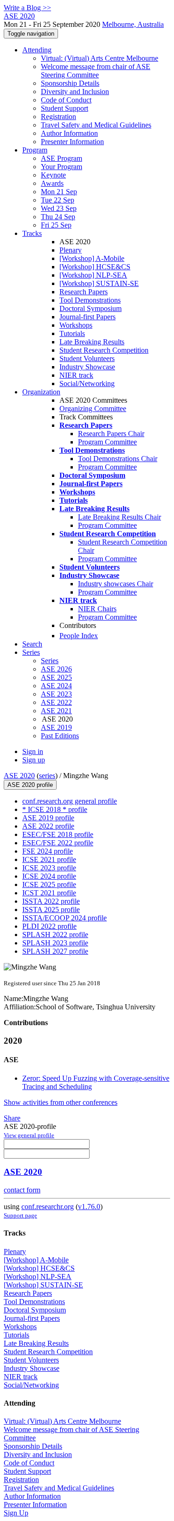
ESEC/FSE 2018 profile (57, 834)
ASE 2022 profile (48, 826)
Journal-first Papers (87, 317)
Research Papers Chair (111, 433)
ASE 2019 (56, 727)
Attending (37, 50)
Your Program (61, 167)
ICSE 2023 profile (49, 868)
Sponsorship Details (70, 83)
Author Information (69, 133)
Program (34, 150)
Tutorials (72, 333)
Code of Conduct (66, 100)
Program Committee (107, 442)
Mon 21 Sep (59, 192)
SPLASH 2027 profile (55, 951)
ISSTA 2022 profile (51, 901)
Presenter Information (72, 142)
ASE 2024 (56, 686)
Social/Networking (87, 383)
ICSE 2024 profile (49, 876)
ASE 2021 (56, 711)
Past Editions (60, 736)
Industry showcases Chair (115, 584)
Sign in (32, 751)
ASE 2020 (19, 776)
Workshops (75, 325)
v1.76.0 (89, 1206)
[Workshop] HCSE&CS (94, 267)
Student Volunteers (87, 358)
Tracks (32, 233)
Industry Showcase (87, 367)
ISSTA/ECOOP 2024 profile (64, 918)
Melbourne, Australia (133, 24)
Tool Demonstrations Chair (117, 459)
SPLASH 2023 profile (55, 943)
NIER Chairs (97, 609)
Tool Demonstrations (90, 300)
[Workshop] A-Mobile (91, 258)
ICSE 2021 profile (49, 859)
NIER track (76, 375)
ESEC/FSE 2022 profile (57, 843)
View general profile (29, 1135)
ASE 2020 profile (30, 784)
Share (12, 1118)
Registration (58, 116)
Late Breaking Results (91, 342)
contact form (22, 1190)
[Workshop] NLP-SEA (93, 275)
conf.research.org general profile (69, 801)
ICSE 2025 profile (49, 884)
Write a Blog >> (27, 8)
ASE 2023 (56, 694)
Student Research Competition (103, 350)
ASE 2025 (56, 677)
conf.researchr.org (47, 1206)
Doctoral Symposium (90, 308)
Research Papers (83, 292)
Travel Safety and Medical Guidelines (96, 125)
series (47, 776)
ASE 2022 (56, 702)
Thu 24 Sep (58, 217)
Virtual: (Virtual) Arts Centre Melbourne (99, 58)
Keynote (53, 175)
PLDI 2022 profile (49, 926)
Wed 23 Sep (59, 208)
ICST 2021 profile (49, 893)
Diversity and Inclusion (75, 91)
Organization (41, 392)
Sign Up (16, 1513)
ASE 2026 (56, 669)
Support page (20, 1215)
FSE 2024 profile (47, 851)
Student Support (64, 108)
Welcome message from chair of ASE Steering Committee (95, 71)
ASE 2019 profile (48, 818)
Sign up (33, 760)
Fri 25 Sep (56, 225)
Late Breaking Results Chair (119, 517)
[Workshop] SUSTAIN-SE (99, 283)
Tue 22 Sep (57, 200)
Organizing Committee (92, 408)
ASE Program (61, 158)
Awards (52, 183)
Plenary (70, 250)
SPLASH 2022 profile (55, 934)
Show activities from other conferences (60, 1102)
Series (49, 661)
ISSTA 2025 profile (51, 909)
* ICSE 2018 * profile (54, 809)
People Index (78, 636)
